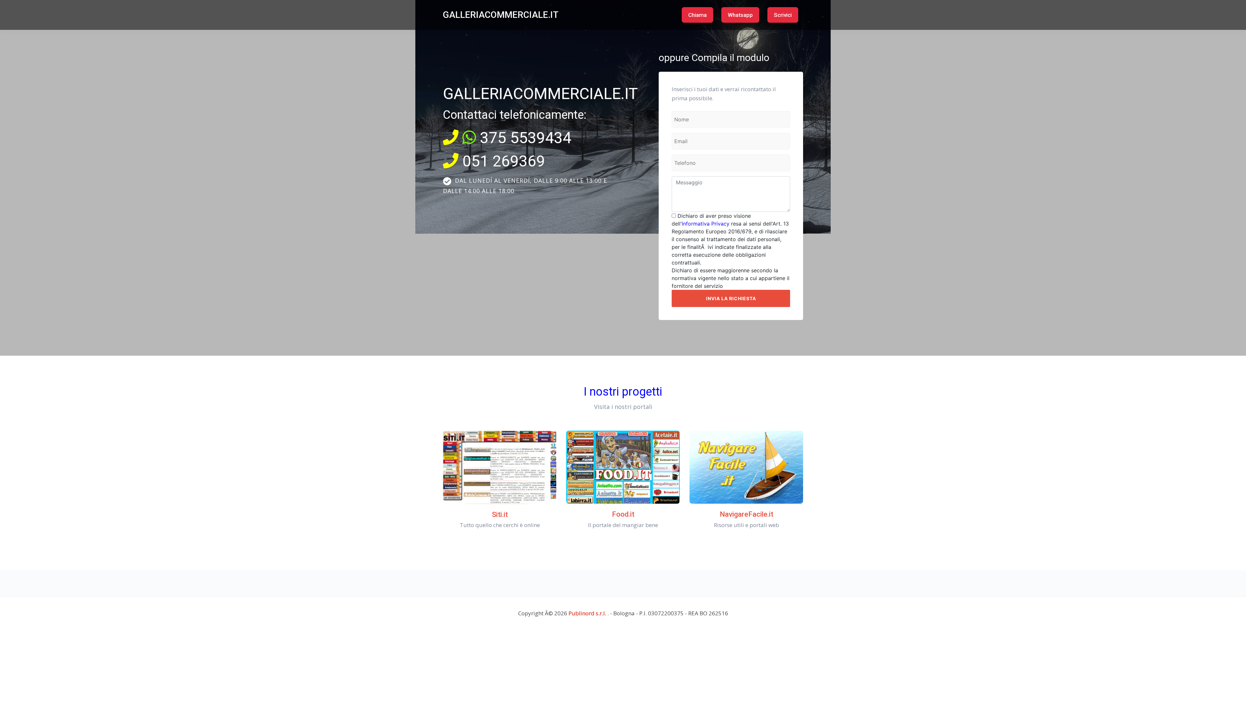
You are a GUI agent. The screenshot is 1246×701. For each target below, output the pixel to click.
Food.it (623, 514)
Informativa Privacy (705, 223)
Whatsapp (740, 15)
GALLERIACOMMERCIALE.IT (500, 14)
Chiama (697, 15)
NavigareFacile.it (746, 514)
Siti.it (500, 514)
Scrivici (783, 15)
